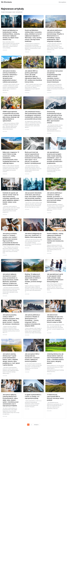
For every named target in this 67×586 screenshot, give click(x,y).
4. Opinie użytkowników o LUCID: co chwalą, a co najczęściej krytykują (33, 396)
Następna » (36, 424)
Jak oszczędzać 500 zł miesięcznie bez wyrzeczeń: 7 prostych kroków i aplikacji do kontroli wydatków (32, 357)
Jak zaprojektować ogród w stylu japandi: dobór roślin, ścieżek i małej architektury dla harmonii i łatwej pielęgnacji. (55, 277)
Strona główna (62, 2)
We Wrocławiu (6, 2)
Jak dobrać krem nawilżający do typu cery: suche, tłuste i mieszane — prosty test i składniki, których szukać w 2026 (55, 318)
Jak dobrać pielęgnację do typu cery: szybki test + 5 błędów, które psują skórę (33, 235)
